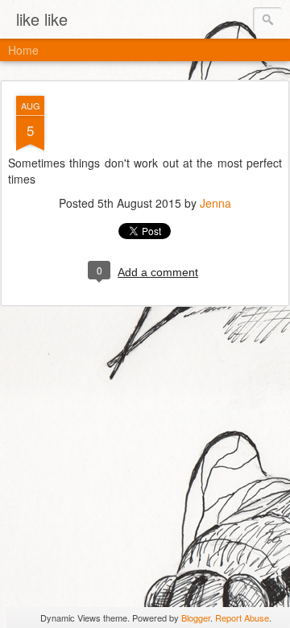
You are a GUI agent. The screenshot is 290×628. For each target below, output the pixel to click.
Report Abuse (242, 617)
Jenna (215, 203)
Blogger (195, 617)
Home (23, 50)
